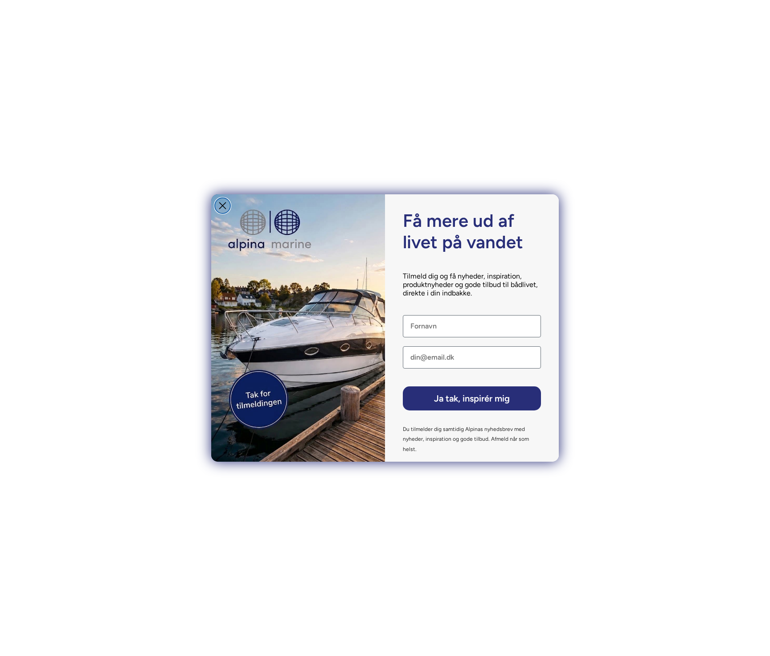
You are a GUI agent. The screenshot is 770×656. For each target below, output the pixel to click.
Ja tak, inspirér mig (472, 398)
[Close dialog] (222, 205)
